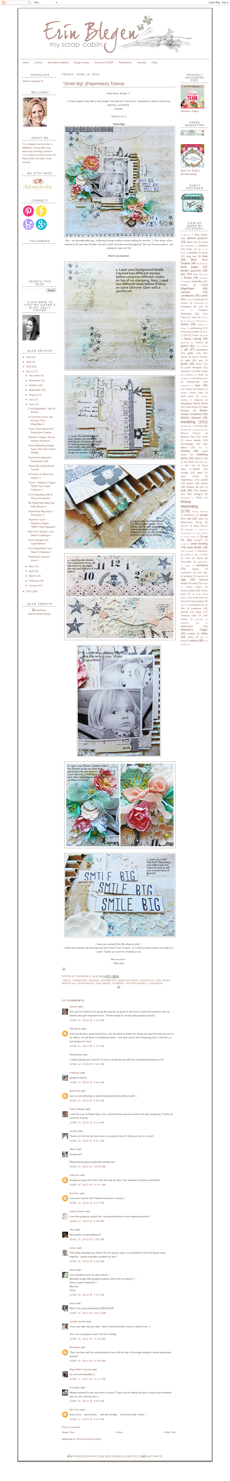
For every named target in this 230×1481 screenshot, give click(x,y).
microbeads (109, 980)
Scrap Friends (190, 537)
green (184, 363)
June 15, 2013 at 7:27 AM (87, 1294)
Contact (38, 62)
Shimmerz (203, 551)
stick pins (202, 572)
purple (204, 515)
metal (205, 436)
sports (187, 565)
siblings (187, 555)
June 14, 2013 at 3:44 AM (87, 1082)
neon (206, 462)
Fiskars (195, 335)
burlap (186, 281)
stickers (188, 576)
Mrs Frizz (74, 1409)
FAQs (154, 62)
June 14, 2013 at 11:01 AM (88, 1184)
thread (184, 601)
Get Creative (202, 346)
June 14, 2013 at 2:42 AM (87, 1064)
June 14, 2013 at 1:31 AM (87, 1020)
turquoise (156, 983)
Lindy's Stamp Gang (192, 392)
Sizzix (200, 558)
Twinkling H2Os (189, 615)
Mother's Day (201, 458)
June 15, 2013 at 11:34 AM (88, 1338)
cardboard (79, 980)
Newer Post (68, 1432)
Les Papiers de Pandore (192, 389)
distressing (200, 321)
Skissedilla (186, 562)
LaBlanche (185, 386)
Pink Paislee (201, 490)
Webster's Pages (194, 629)
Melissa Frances (191, 433)
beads (189, 249)
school (201, 530)
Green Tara (202, 364)
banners (203, 245)
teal (194, 583)
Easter (183, 328)
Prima (199, 497)
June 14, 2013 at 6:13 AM (87, 1122)
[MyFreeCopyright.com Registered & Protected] (105, 1456)
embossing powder (190, 331)
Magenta (198, 400)
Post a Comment (71, 1427)
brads (205, 274)
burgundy (204, 278)
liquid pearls (187, 396)
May (31, 566)
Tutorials (141, 62)
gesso (184, 345)
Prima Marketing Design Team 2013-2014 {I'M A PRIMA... (42, 449)
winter (191, 637)
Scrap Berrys (202, 533)
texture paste (188, 590)
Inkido (201, 375)
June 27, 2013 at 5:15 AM (87, 1419)
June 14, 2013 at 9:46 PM (87, 1221)
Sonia (73, 1269)
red (189, 518)
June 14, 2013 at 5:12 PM (87, 1203)
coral (200, 306)
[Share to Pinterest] (117, 976)
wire (201, 637)
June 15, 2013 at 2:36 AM (87, 1239)
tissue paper (197, 601)
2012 (29, 591)
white (204, 633)
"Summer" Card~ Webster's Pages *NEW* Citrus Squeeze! (42, 523)
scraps (183, 544)
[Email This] (104, 976)
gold (187, 360)
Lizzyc (73, 1247)
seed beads (103, 983)
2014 (29, 366)
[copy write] (153, 1456)
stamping (118, 983)
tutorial (184, 612)
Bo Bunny (201, 264)
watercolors (187, 626)
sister (187, 558)
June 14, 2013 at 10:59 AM (88, 1166)
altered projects (197, 238)
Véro (72, 1229)
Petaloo (190, 487)
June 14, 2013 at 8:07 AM (87, 1140)
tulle (183, 608)
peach (190, 483)
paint (199, 472)
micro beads (193, 440)
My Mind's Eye (191, 462)
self (182, 551)
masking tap (186, 426)
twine (198, 612)
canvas (185, 292)
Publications (125, 62)
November (35, 380)
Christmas (186, 306)
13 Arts (184, 235)
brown (188, 277)
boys (195, 274)
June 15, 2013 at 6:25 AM (87, 1261)
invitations (185, 378)
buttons (184, 285)
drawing (200, 325)
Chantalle (75, 1387)
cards (204, 295)
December (35, 375)
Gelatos (199, 342)
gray (201, 360)
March (32, 575)
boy (183, 274)
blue (205, 256)
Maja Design (192, 407)
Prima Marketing (189, 504)
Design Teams (81, 62)
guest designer (193, 367)
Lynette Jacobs (78, 1321)
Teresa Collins (194, 587)
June (32, 404)
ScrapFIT (198, 540)
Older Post (170, 1432)
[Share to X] (111, 976)
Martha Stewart (191, 417)
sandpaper (189, 530)
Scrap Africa (186, 533)
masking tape (201, 426)
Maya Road (200, 430)
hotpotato (75, 1072)
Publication (189, 515)
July (31, 399)
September (35, 390)
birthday (193, 252)
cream (194, 317)
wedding (191, 633)
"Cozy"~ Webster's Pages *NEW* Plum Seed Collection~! (41, 486)
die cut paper (186, 321)
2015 (29, 361)
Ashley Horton (77, 1211)
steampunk (186, 572)
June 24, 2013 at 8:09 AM (87, 1401)
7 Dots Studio (200, 234)
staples (195, 569)
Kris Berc (74, 1193)
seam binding (85, 983)
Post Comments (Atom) (89, 1439)
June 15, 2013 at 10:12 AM (88, 1313)
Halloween (186, 371)
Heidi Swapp (201, 371)
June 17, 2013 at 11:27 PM (88, 1379)
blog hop (192, 256)
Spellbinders (203, 562)
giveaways (202, 349)
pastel (204, 479)
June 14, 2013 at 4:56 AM (87, 1100)
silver (205, 554)
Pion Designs (194, 494)
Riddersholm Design (191, 522)
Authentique (189, 246)
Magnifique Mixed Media (194, 403)
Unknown (82, 976)
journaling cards (200, 378)
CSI (202, 317)
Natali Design (43, 613)
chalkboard (199, 299)
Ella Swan (75, 1347)
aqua (189, 242)
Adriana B (75, 1090)
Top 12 (183, 605)
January (33, 585)
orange (184, 472)
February (34, 580)
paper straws (190, 476)
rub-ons (184, 526)
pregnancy (185, 498)
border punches (191, 270)
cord (182, 310)
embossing (196, 328)
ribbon (201, 519)
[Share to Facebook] (114, 976)
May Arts (187, 430)
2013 (29, 371)
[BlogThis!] (108, 976)
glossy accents (200, 357)
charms (184, 303)
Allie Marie (75, 1028)
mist (200, 448)
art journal (203, 242)
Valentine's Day (190, 623)
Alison (73, 1149)
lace (197, 385)
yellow (194, 640)
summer (200, 576)
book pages (190, 266)
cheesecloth (199, 303)
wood (183, 640)
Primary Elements (200, 512)
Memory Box (188, 436)
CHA (188, 300)
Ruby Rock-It (201, 526)
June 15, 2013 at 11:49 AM (88, 1360)
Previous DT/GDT (104, 62)
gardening (185, 343)
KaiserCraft (193, 381)
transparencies (197, 605)
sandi (72, 1303)
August (33, 394)
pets (202, 487)
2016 (29, 357)
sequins (190, 551)
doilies (185, 324)
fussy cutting (192, 338)
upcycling (199, 619)
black (205, 252)
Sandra (73, 1006)
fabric (205, 332)
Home (26, 62)
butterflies (197, 281)
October (33, 385)
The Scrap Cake (196, 597)
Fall (185, 335)
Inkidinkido (189, 375)
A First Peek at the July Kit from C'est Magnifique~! (40, 421)
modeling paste (128, 980)
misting (185, 451)
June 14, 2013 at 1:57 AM (87, 1046)
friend (205, 335)
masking (94, 980)
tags (183, 579)
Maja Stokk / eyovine (81, 1369)
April (31, 571)
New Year (190, 465)
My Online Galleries (58, 62)
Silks (196, 555)
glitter (190, 353)
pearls (204, 483)
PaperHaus (130, 101)
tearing (205, 583)
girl (186, 349)
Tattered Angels (136, 983)
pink (158, 980)
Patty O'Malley (77, 1109)
